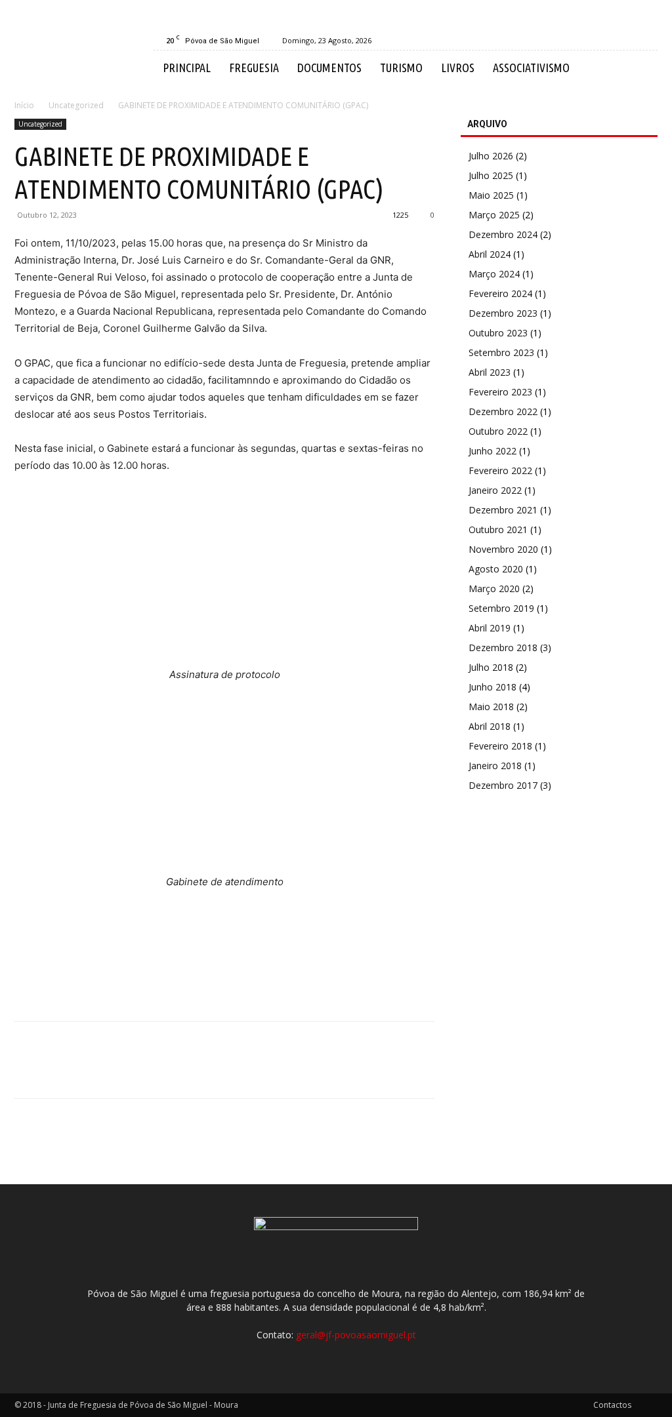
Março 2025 (494, 215)
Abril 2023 (490, 372)
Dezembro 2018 (503, 647)
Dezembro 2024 (503, 234)
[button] (642, 68)
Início (24, 105)
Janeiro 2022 (495, 490)
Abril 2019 (490, 628)
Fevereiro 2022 (500, 470)
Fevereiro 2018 (500, 746)
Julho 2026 (491, 156)
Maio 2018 (491, 706)
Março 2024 (494, 274)
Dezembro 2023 (503, 313)
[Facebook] (648, 40)
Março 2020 (494, 588)
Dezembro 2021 (503, 510)
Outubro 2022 (498, 431)
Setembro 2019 (501, 608)
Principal (187, 67)
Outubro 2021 (498, 529)
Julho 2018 (491, 667)
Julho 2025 (491, 175)
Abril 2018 (490, 726)
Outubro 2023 (498, 333)
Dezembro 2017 (503, 785)
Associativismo (531, 67)
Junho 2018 (492, 687)
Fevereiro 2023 (500, 392)
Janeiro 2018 (495, 765)
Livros (457, 67)
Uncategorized (76, 105)
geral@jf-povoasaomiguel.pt (356, 1334)
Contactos (612, 1404)
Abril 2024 (490, 254)
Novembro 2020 (503, 549)
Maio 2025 (491, 195)
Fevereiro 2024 (500, 293)
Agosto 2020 (496, 569)
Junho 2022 (492, 451)
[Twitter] (58, 1071)
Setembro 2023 (501, 352)
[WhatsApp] (118, 1071)
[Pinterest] (88, 1071)
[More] (149, 1071)
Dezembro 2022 (503, 411)
